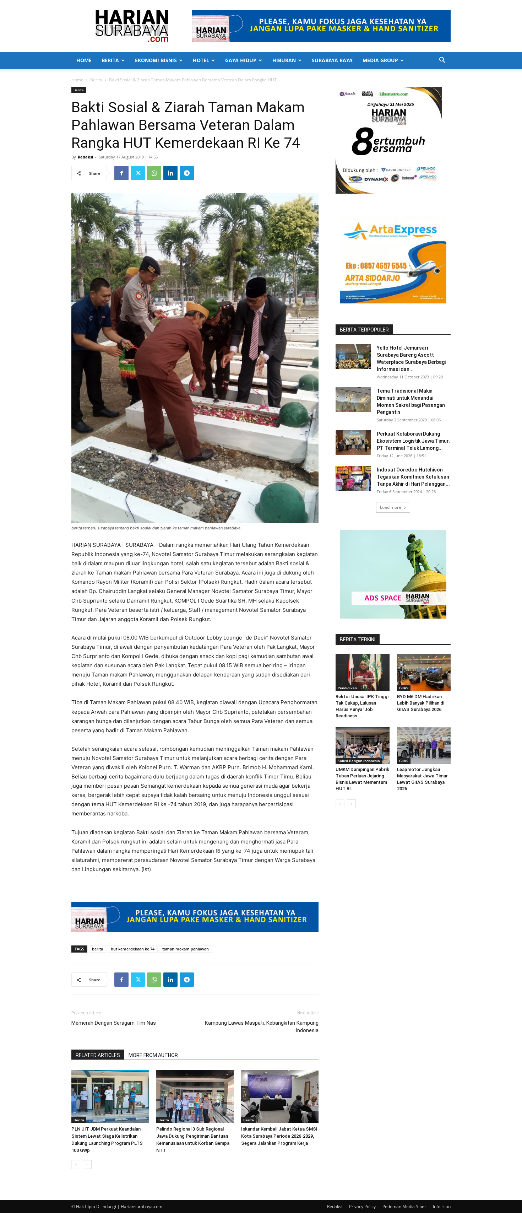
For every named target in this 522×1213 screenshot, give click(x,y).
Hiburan (284, 60)
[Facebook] (121, 173)
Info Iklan (442, 1206)
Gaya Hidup (240, 60)
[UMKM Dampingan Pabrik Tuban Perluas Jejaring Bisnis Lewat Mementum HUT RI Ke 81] (363, 745)
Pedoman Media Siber (404, 1206)
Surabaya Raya (332, 60)
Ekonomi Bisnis (156, 60)
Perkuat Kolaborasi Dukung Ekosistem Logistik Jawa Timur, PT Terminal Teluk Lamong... (413, 441)
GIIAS (403, 687)
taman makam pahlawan (185, 948)
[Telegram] (187, 173)
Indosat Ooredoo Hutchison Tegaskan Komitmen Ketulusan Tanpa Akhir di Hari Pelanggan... (413, 477)
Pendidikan (347, 687)
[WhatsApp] (154, 173)
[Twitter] (138, 173)
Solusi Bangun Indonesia (359, 760)
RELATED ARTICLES (98, 1055)
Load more (390, 507)
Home (84, 60)
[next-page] (87, 1164)
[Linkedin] (170, 173)
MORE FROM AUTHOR (153, 1055)
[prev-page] (75, 1164)
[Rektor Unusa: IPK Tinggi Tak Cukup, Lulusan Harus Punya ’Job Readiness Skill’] (363, 672)
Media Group (380, 60)
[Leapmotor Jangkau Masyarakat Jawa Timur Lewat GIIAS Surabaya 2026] (424, 745)
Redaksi (85, 157)
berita (97, 948)
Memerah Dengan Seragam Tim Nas (113, 1023)
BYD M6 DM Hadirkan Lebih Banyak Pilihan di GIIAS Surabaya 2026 (420, 703)
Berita (110, 60)
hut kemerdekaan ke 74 (132, 948)
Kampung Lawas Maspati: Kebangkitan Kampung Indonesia (262, 1027)
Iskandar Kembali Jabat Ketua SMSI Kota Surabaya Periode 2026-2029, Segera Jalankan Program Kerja (279, 1136)
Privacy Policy (362, 1206)
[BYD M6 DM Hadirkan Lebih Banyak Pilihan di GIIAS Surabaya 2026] (424, 672)
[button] (442, 61)
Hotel (201, 60)
